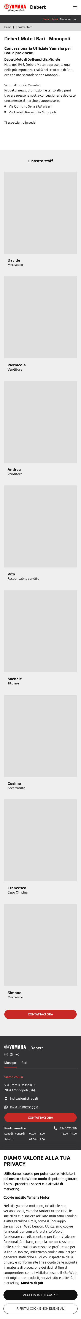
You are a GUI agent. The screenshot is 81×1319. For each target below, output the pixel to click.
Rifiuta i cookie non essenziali (41, 1308)
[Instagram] (11, 1054)
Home (7, 27)
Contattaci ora (40, 1014)
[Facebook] (6, 1054)
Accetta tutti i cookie (40, 1295)
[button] (75, 7)
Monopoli (10, 1062)
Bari (24, 1062)
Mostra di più (32, 1283)
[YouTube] (17, 1054)
